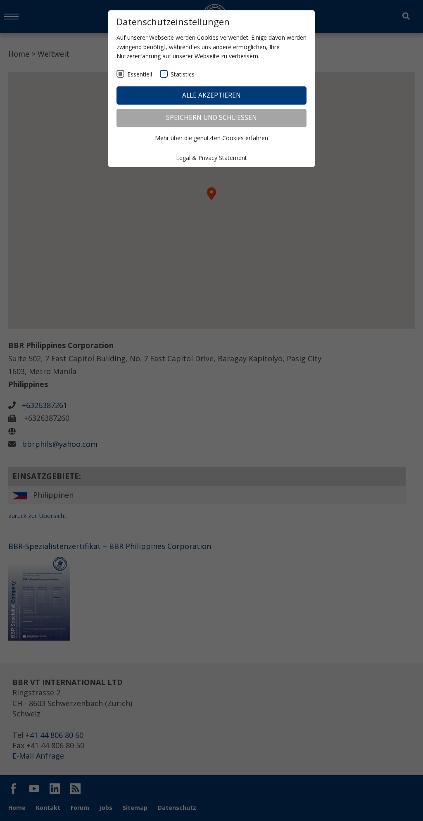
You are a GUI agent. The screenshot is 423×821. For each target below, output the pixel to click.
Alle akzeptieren (211, 95)
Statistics (183, 74)
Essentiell (139, 74)
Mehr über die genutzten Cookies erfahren (211, 138)
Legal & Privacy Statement (211, 158)
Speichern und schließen (211, 117)
